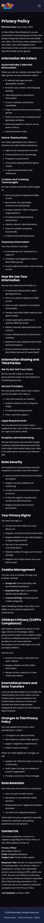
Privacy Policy (10, 917)
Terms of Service (25, 917)
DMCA (37, 917)
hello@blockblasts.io (17, 854)
